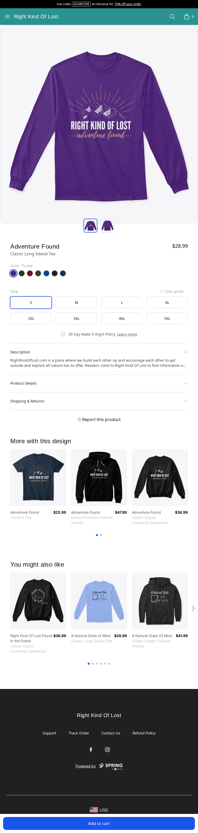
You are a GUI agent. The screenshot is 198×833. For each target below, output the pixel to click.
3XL (76, 318)
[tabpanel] (99, 124)
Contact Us (110, 733)
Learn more (127, 334)
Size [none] (14, 291)
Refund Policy (144, 733)
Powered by (86, 766)
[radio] (31, 302)
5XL (167, 318)
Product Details (23, 383)
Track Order (79, 733)
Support (49, 733)
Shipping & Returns (27, 401)
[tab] (90, 225)
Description (20, 352)
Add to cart (99, 823)
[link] (38, 477)
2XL (31, 318)
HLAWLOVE (81, 4)
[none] (171, 291)
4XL (122, 318)
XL (167, 302)
